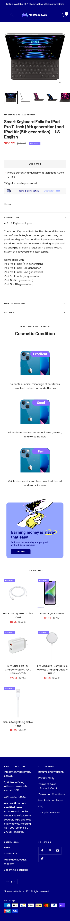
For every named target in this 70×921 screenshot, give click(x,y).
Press (7, 847)
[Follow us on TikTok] (42, 858)
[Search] (12, 15)
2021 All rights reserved (37, 891)
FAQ (40, 806)
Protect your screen (52, 613)
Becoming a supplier (16, 870)
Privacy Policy (46, 778)
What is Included (14, 303)
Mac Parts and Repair (50, 800)
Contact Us (11, 853)
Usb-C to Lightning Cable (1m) (18, 615)
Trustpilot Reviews (49, 812)
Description (11, 217)
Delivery (9, 312)
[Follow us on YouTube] (57, 850)
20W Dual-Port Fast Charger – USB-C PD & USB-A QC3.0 (18, 669)
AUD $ (9, 881)
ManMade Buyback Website (15, 861)
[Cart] (64, 15)
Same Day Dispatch (29, 190)
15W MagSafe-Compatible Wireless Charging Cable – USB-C (52, 669)
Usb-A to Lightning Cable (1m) (18, 723)
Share (7, 204)
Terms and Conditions (51, 794)
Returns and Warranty (51, 772)
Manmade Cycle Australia (20, 114)
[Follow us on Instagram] (50, 850)
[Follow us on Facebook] (42, 850)
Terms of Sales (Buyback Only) (47, 786)
